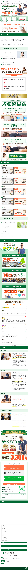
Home (1, 21)
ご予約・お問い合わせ (5, 531)
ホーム (3, 525)
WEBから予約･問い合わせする (14, 473)
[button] (26, 568)
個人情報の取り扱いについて (6, 540)
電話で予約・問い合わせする (14, 467)
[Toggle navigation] (27, 1)
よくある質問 (4, 537)
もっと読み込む (14, 345)
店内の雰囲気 (4, 532)
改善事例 (3, 535)
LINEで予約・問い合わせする (14, 478)
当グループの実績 (4, 538)
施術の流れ (3, 528)
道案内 (3, 534)
